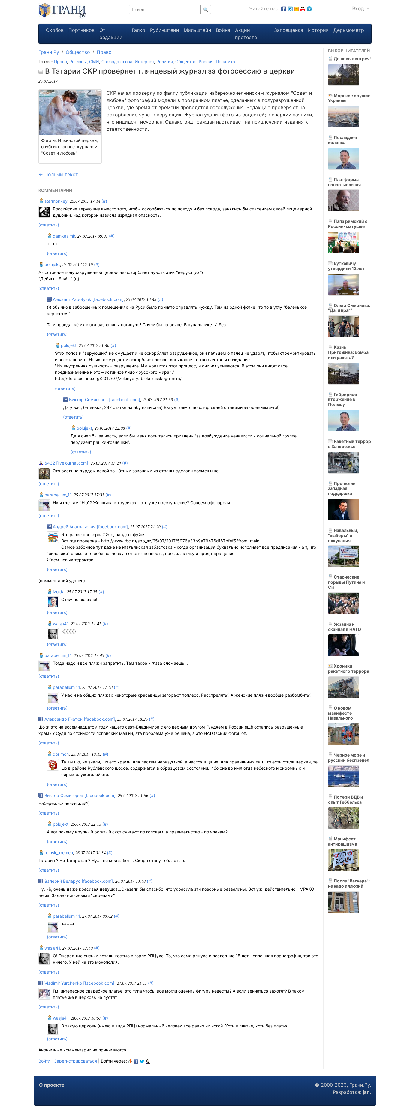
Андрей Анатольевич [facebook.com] (90, 526)
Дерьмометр (348, 30)
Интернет (144, 61)
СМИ (94, 61)
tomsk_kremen (58, 852)
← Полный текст (58, 174)
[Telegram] (309, 8)
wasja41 (60, 623)
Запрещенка (288, 30)
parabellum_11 (57, 494)
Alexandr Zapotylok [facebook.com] (88, 299)
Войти (44, 1060)
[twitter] (142, 1060)
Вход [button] (359, 8)
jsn (366, 1092)
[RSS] (296, 8)
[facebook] (136, 1060)
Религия (164, 61)
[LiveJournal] (148, 1060)
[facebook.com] (283, 8)
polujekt (51, 264)
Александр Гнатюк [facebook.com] (79, 719)
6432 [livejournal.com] (65, 462)
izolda (58, 591)
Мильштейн (197, 30)
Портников (81, 30)
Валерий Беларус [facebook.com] (78, 881)
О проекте (52, 1085)
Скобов (55, 30)
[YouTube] (302, 8)
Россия (206, 61)
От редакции (110, 33)
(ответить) (48, 224)
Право (104, 52)
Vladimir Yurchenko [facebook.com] (78, 983)
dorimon (60, 754)
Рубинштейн (164, 30)
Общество (78, 52)
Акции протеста (246, 33)
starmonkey (55, 201)
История (318, 30)
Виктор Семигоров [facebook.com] (104, 399)
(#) (104, 201)
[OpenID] (130, 1060)
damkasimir (63, 235)
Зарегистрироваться (75, 1060)
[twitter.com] (290, 8)
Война (223, 30)
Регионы (78, 61)
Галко (138, 30)
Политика (225, 61)
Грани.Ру (48, 52)
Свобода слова (116, 61)
